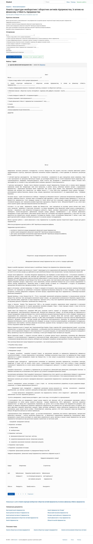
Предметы (8, 6)
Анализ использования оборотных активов (73, 530)
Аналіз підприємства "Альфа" (56, 510)
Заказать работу (81, 2)
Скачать (42, 65)
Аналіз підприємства (12, 520)
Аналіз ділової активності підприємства (17, 512)
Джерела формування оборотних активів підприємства (22, 517)
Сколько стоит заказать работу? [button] (33, 57)
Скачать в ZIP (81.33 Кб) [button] (14, 57)
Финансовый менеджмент (19, 6)
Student (15, 539)
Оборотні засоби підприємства (56, 520)
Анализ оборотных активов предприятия (18, 530)
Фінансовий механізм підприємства (58, 512)
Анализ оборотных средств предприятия (45, 530)
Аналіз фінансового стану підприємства (59, 517)
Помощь (73, 2)
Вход (68, 2)
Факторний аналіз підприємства (15, 510)
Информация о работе (45, 501)
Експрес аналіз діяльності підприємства (59, 515)
